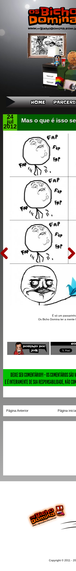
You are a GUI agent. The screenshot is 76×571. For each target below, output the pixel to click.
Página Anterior (17, 411)
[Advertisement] (30, 447)
